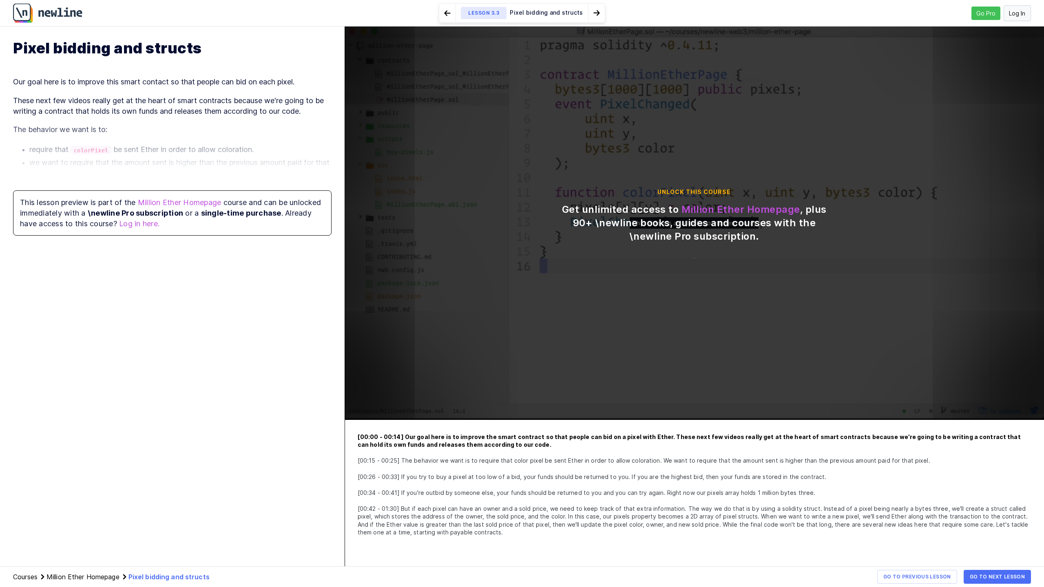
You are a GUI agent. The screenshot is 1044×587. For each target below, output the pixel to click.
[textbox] (172, 153)
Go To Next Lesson (997, 577)
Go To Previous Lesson (917, 577)
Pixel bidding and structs (169, 577)
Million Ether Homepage (179, 202)
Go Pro (985, 13)
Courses (25, 577)
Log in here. (139, 223)
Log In (1017, 13)
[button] (522, 13)
